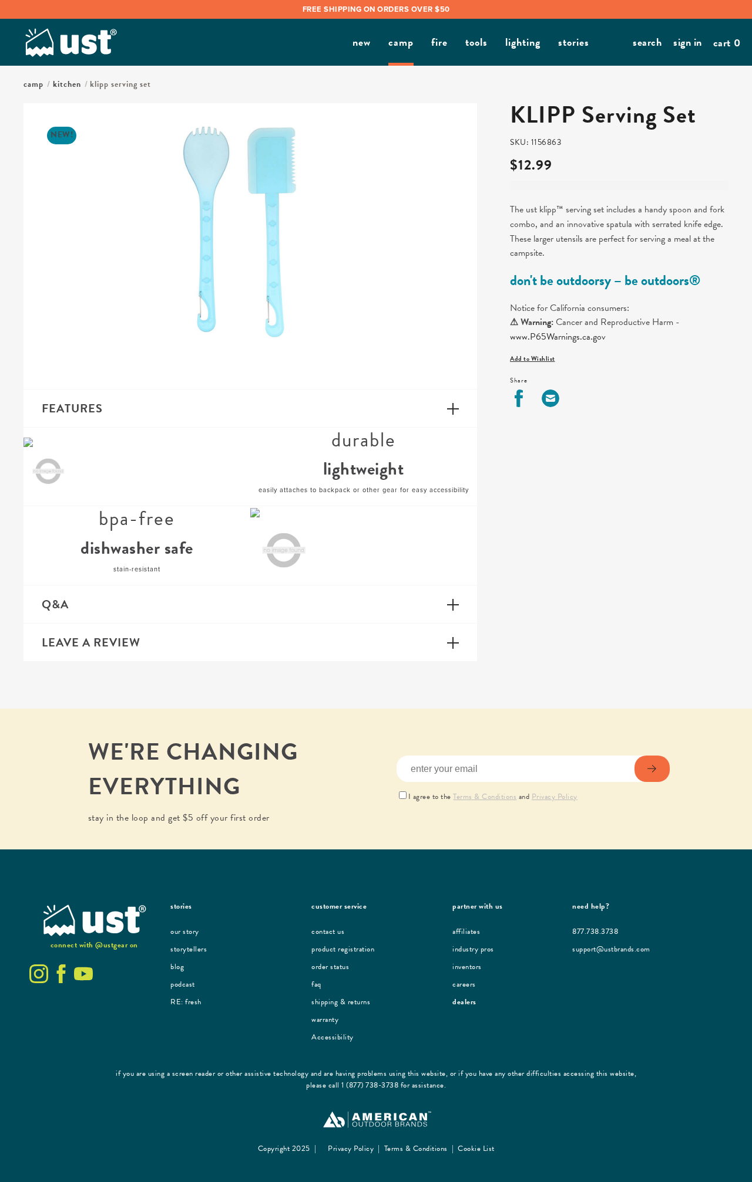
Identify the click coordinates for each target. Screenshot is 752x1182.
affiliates (466, 931)
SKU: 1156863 (535, 142)
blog (177, 967)
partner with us (477, 906)
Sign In (687, 42)
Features (72, 408)
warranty (324, 1019)
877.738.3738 (595, 931)
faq (316, 984)
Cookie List (475, 1148)
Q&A (55, 604)
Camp (33, 84)
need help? (590, 906)
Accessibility (332, 1037)
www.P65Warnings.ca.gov (558, 337)
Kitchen (67, 84)
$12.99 (531, 164)
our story (184, 931)
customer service (339, 906)
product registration (342, 949)
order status (330, 967)
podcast (182, 984)
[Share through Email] (550, 398)
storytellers (188, 949)
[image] (48, 467)
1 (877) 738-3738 (369, 1085)
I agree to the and (493, 796)
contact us (327, 931)
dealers (464, 1002)
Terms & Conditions (484, 796)
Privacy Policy (555, 796)
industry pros (473, 949)
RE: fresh (186, 1002)
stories (181, 906)
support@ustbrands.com (611, 949)
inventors (467, 967)
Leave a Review (91, 642)
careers (464, 984)
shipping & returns (340, 1002)
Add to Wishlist (532, 359)
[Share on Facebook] (519, 398)
